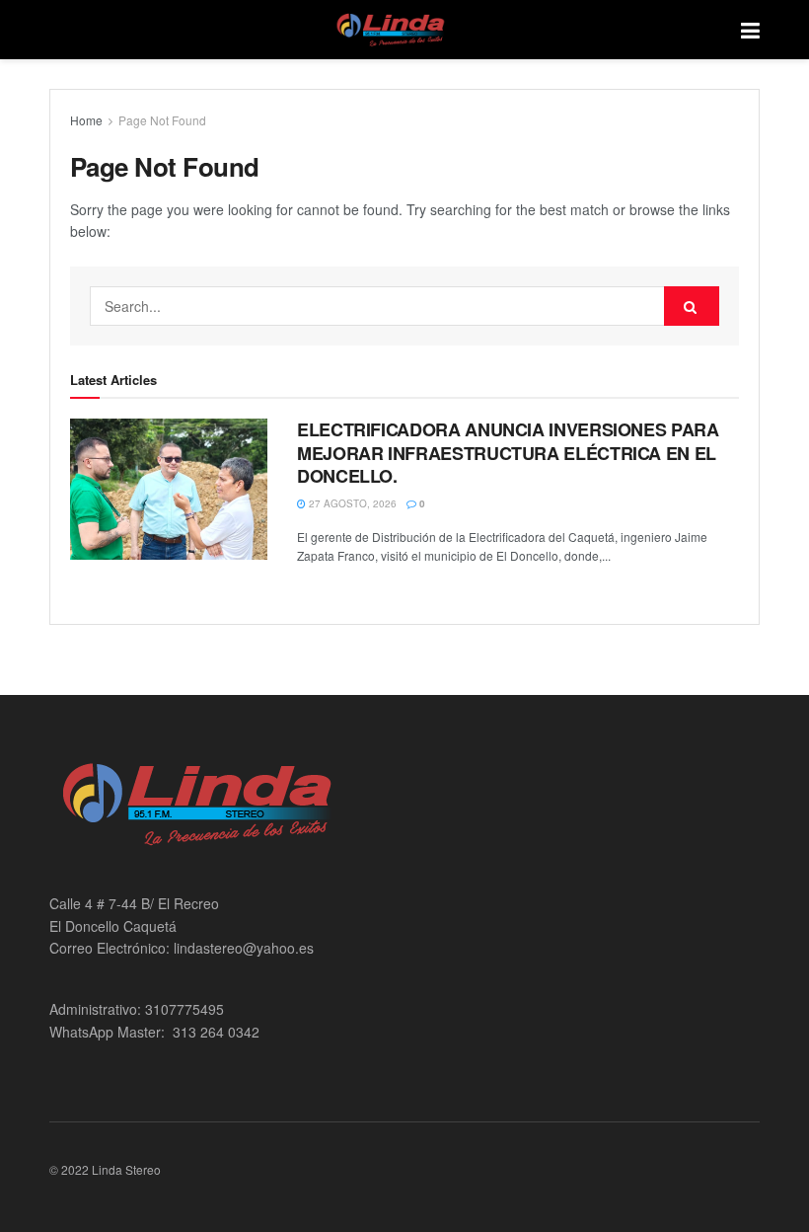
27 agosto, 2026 (351, 503)
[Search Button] (691, 306)
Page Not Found (162, 120)
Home (86, 120)
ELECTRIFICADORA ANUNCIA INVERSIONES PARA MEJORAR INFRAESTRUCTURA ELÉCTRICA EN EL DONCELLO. (508, 453)
